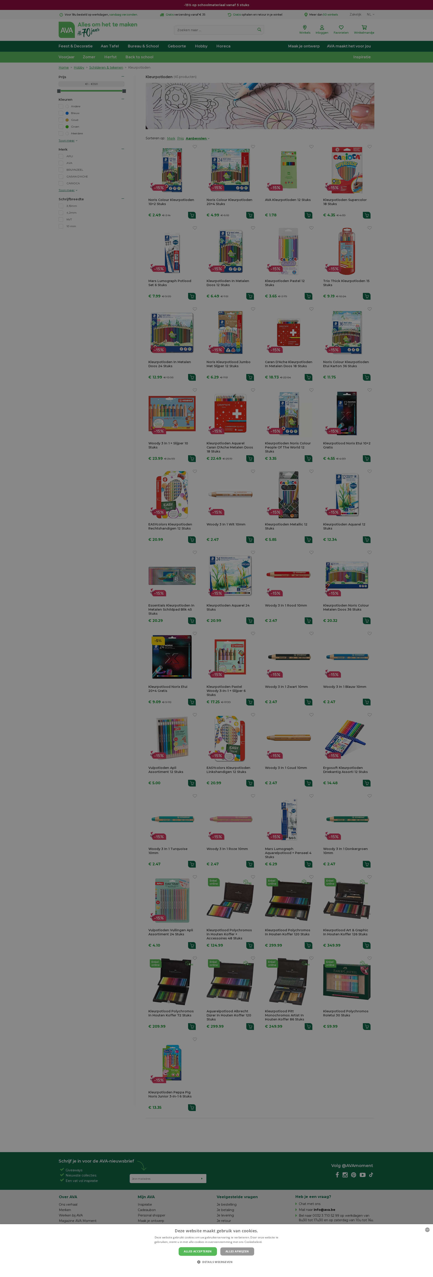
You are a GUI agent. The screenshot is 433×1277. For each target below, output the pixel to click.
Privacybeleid (214, 1270)
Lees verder (271, 1242)
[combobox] (427, 1230)
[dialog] (216, 1250)
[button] (216, 1261)
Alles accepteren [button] (198, 1251)
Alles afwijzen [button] (237, 1251)
